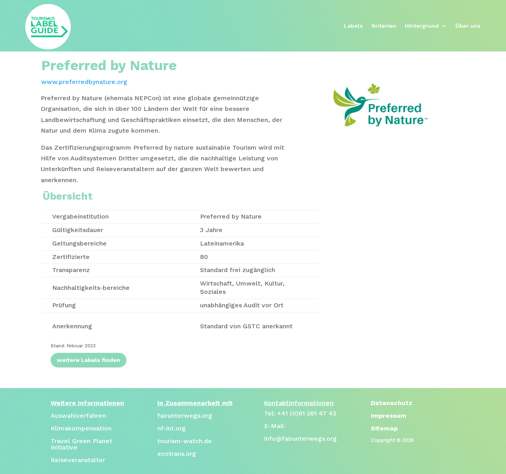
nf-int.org (171, 428)
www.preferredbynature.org (84, 82)
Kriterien (384, 26)
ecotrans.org (176, 453)
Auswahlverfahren (78, 415)
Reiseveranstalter (78, 460)
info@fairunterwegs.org (300, 438)
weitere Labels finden (88, 360)
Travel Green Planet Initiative (81, 444)
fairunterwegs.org (184, 415)
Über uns (468, 26)
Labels (353, 26)
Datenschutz (391, 403)
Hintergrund (422, 26)
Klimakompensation (81, 428)
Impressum (388, 415)
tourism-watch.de (184, 441)
